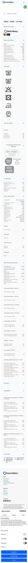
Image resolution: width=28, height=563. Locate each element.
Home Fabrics (6, 478)
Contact (5, 484)
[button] (10, 14)
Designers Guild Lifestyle (9, 483)
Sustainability (6, 481)
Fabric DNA (5, 480)
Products (5, 492)
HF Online (5, 494)
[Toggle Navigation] (23, 2)
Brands (4, 490)
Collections (5, 493)
